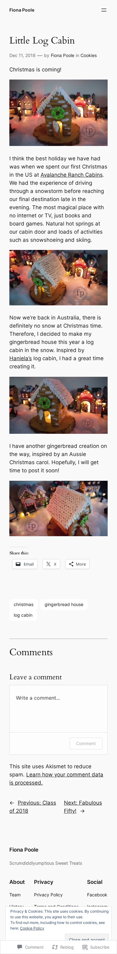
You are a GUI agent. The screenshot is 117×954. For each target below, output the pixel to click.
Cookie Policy (32, 928)
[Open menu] (104, 10)
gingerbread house (64, 604)
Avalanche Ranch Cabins (72, 175)
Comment (86, 743)
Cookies (88, 55)
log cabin (23, 615)
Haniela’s (20, 358)
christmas (23, 604)
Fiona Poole (21, 10)
